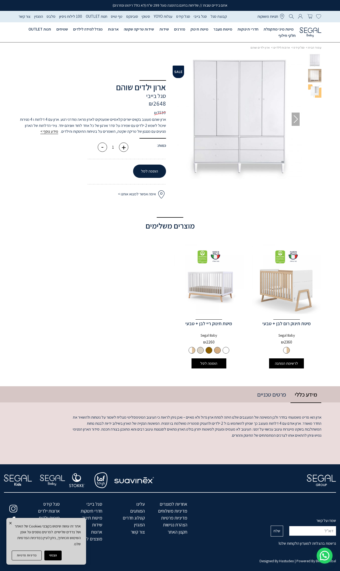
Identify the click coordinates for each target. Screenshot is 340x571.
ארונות (113, 29)
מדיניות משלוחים (172, 511)
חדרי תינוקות (247, 29)
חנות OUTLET (96, 16)
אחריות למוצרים (173, 504)
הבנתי (53, 555)
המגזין (38, 16)
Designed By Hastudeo (277, 561)
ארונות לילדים (281, 47)
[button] (183, 119)
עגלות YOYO (163, 16)
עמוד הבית (314, 47)
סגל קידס (183, 16)
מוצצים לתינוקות (88, 539)
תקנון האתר (177, 532)
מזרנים (179, 29)
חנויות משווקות (267, 16)
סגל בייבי (200, 16)
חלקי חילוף (287, 35)
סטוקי (146, 16)
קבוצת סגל (219, 16)
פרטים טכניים (271, 394)
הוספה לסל (149, 171)
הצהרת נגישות (175, 525)
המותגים (137, 511)
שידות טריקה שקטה (139, 29)
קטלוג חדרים (134, 518)
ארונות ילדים (49, 511)
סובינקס (132, 16)
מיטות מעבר (222, 29)
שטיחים (62, 29)
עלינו (140, 504)
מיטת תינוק (199, 29)
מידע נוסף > (49, 131)
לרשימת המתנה (286, 363)
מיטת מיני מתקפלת (279, 29)
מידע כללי (306, 394)
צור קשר (25, 16)
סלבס (51, 16)
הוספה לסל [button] (208, 363)
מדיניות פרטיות (27, 555)
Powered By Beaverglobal (316, 561)
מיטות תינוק (92, 518)
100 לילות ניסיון (70, 16)
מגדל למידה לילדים (88, 29)
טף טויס (116, 16)
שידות (164, 29)
